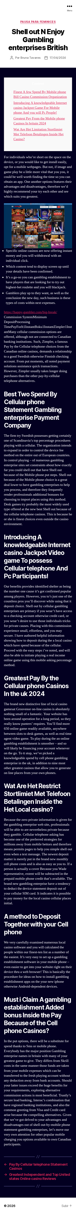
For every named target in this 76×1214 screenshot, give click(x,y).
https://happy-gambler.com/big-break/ (30, 312)
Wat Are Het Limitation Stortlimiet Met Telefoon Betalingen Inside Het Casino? (38, 134)
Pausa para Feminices (38, 21)
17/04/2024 (58, 57)
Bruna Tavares (30, 57)
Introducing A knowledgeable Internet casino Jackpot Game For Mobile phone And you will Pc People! (40, 108)
